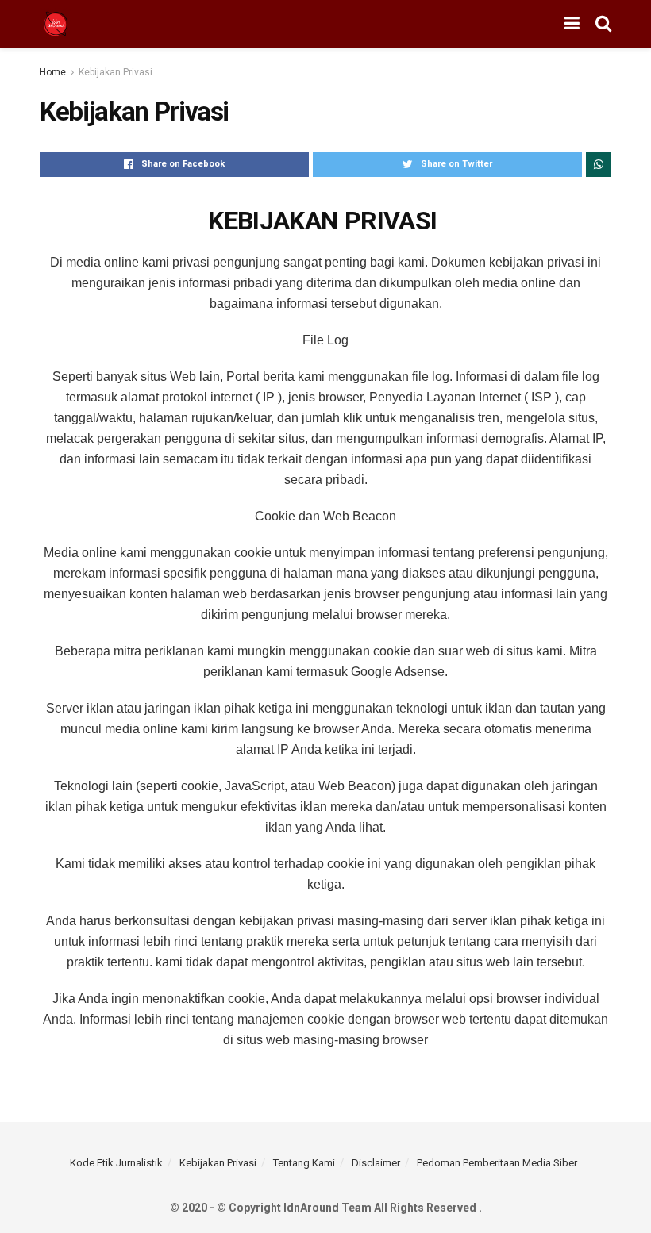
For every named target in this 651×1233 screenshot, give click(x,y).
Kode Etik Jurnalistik (116, 1163)
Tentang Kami (304, 1163)
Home (53, 72)
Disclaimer (376, 1163)
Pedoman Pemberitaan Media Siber (497, 1163)
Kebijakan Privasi (115, 72)
